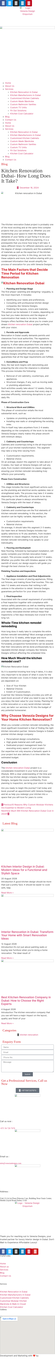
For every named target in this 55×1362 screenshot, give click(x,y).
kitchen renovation (29, 1034)
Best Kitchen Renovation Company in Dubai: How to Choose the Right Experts (26, 1001)
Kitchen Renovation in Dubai (24, 92)
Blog (7, 116)
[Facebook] (3, 3)
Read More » (7, 892)
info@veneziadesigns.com (10, 1163)
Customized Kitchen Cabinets (24, 98)
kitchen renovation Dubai (20, 324)
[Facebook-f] (3, 1251)
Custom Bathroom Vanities (23, 104)
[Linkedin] (22, 3)
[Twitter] (9, 3)
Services (9, 89)
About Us (9, 86)
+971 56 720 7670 (7, 1128)
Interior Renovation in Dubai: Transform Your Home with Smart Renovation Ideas (27, 935)
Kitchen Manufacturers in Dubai (25, 95)
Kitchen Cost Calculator (21, 113)
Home (8, 83)
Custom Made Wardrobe (22, 101)
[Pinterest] (29, 3)
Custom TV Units (18, 107)
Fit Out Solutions (18, 110)
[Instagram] (16, 3)
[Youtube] (35, 1251)
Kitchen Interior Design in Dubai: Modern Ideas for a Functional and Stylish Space (24, 870)
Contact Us (10, 119)
